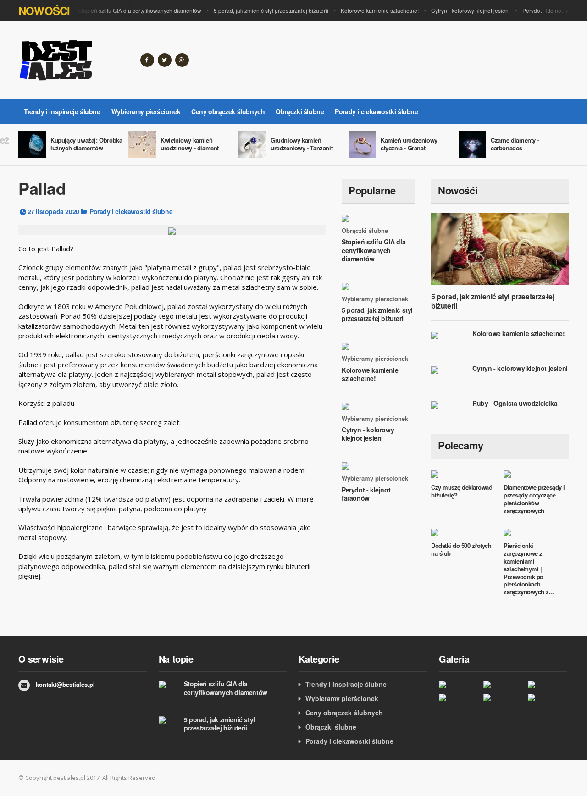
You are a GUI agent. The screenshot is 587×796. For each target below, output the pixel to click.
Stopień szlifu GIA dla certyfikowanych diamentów (139, 10)
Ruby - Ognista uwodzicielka (514, 403)
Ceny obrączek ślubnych (228, 111)
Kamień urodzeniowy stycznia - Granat (409, 144)
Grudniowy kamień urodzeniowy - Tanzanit (301, 144)
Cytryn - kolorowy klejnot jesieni (470, 10)
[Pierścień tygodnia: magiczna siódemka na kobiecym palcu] (459, 684)
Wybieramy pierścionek (146, 111)
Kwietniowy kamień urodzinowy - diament (190, 144)
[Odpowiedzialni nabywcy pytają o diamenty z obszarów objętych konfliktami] (548, 684)
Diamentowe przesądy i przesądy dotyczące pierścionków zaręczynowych (534, 499)
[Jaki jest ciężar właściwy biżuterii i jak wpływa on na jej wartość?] (548, 697)
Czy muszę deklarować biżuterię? (461, 491)
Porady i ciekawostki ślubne (376, 111)
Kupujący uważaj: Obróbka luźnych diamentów (86, 144)
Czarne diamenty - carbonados (515, 144)
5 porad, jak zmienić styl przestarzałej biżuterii (271, 10)
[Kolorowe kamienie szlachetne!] (459, 697)
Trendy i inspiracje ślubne (62, 111)
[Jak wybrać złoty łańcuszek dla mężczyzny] (503, 697)
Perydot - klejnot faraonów (366, 494)
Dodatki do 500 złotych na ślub (461, 549)
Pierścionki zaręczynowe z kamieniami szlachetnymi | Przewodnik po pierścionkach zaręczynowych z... (529, 568)
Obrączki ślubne (300, 111)
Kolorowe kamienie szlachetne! (380, 10)
